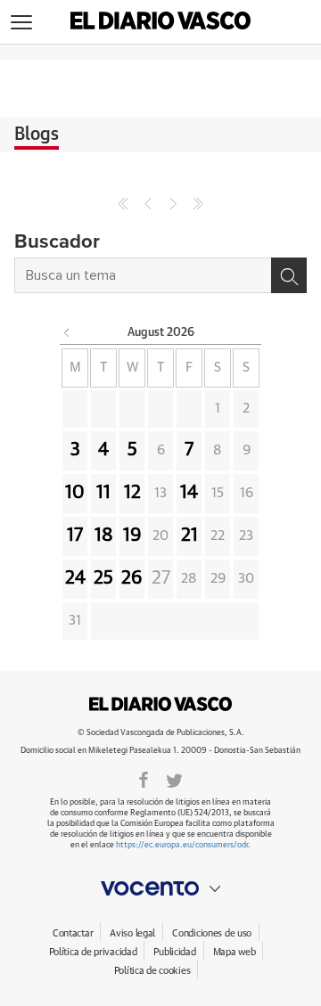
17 (75, 535)
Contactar (73, 933)
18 (104, 535)
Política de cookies (152, 971)
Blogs (36, 134)
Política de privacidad (93, 952)
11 (103, 493)
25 (103, 578)
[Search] (289, 275)
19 (132, 535)
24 (75, 578)
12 (132, 493)
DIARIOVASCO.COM (160, 704)
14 (189, 493)
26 (132, 578)
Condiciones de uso (211, 933)
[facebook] (143, 779)
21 (189, 535)
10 (75, 493)
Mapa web (234, 952)
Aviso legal (132, 933)
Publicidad (174, 952)
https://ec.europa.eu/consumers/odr (182, 845)
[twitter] (174, 779)
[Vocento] (160, 888)
